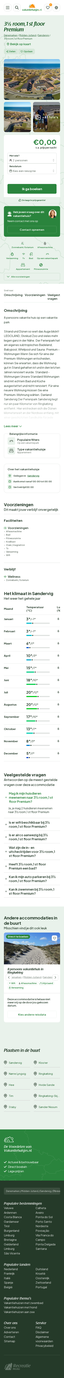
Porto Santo (44, 1221)
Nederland (11, 1269)
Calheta (41, 1208)
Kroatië (40, 1273)
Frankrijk (9, 1273)
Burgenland (11, 1230)
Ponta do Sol (44, 1217)
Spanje (8, 1282)
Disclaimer (42, 1332)
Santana (41, 1249)
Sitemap (9, 1341)
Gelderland (11, 1244)
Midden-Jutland (27, 35)
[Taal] (56, 7)
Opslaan (28, 51)
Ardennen (10, 1212)
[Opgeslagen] (48, 7)
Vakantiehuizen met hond (20, 1307)
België (8, 1287)
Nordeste (42, 1226)
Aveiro (40, 1212)
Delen (12, 51)
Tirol (6, 1226)
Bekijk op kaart (20, 44)
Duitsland (42, 1269)
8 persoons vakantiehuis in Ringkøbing (25, 971)
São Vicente (12, 1253)
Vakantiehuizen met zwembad (23, 1303)
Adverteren (11, 1332)
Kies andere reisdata (32, 1014)
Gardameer (11, 1221)
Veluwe (9, 1208)
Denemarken (10, 35)
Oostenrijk (42, 1278)
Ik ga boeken (32, 189)
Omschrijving (13, 295)
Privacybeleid (44, 1346)
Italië (7, 1278)
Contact (9, 1337)
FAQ (38, 1327)
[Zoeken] (17, 7)
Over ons (10, 1327)
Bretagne (10, 1239)
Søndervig (43, 35)
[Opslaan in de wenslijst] (54, 938)
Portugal (41, 1287)
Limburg (9, 1235)
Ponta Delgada (45, 1244)
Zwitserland (43, 1282)
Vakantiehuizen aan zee (19, 1312)
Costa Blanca (13, 1217)
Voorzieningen (35, 295)
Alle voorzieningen (20, 276)
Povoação (42, 1230)
